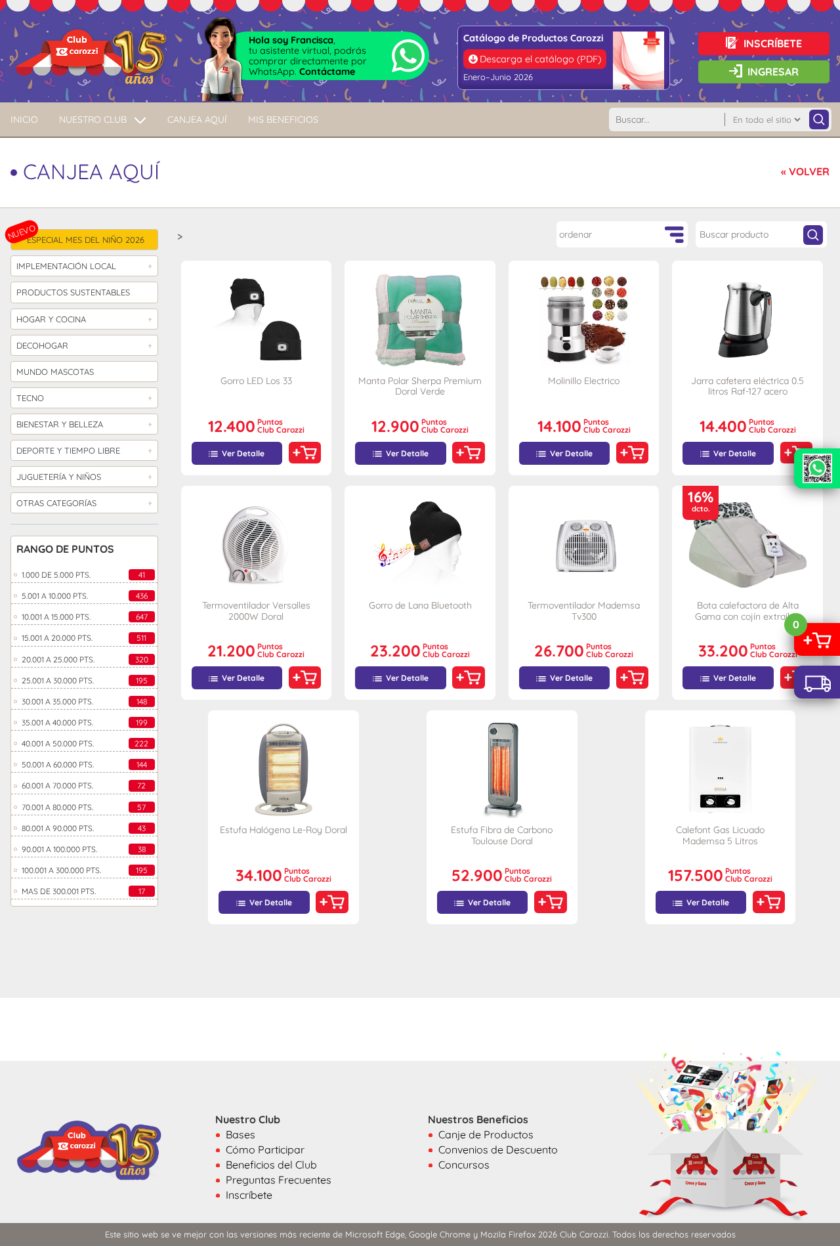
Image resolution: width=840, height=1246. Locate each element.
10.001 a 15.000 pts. (85, 617)
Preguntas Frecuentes (278, 1179)
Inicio (24, 119)
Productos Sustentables (73, 292)
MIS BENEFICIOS (283, 119)
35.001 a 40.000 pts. (85, 722)
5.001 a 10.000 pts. (85, 596)
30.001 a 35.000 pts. (84, 701)
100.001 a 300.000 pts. (85, 870)
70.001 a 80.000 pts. (84, 807)
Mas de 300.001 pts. (83, 891)
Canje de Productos (486, 1134)
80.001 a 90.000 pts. (84, 828)
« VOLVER (805, 171)
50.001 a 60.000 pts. (84, 764)
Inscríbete (249, 1194)
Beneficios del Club (271, 1164)
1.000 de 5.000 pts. (83, 575)
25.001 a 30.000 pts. (85, 680)
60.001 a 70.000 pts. (84, 785)
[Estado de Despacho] (817, 682)
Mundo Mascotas (55, 371)
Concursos (464, 1164)
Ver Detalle (243, 453)
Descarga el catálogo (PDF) (540, 59)
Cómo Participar (265, 1149)
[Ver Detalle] (257, 319)
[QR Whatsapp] (817, 468)
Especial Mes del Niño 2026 (85, 239)
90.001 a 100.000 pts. (84, 849)
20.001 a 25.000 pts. (85, 659)
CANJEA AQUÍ (197, 119)
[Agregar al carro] (305, 453)
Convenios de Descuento (498, 1149)
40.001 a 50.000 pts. (85, 743)
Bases (240, 1134)
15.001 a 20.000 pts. (84, 638)
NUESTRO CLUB (93, 119)
